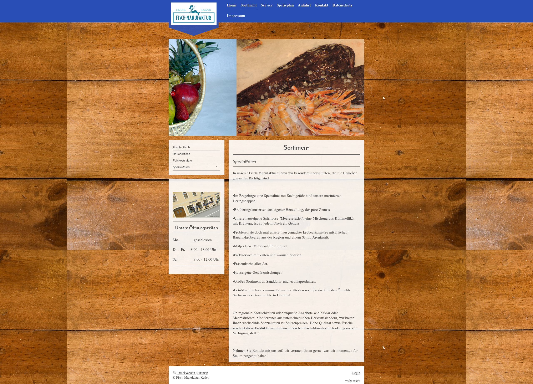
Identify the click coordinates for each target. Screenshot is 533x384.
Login (356, 372)
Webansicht (352, 380)
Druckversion (186, 372)
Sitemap (202, 372)
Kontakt (258, 350)
